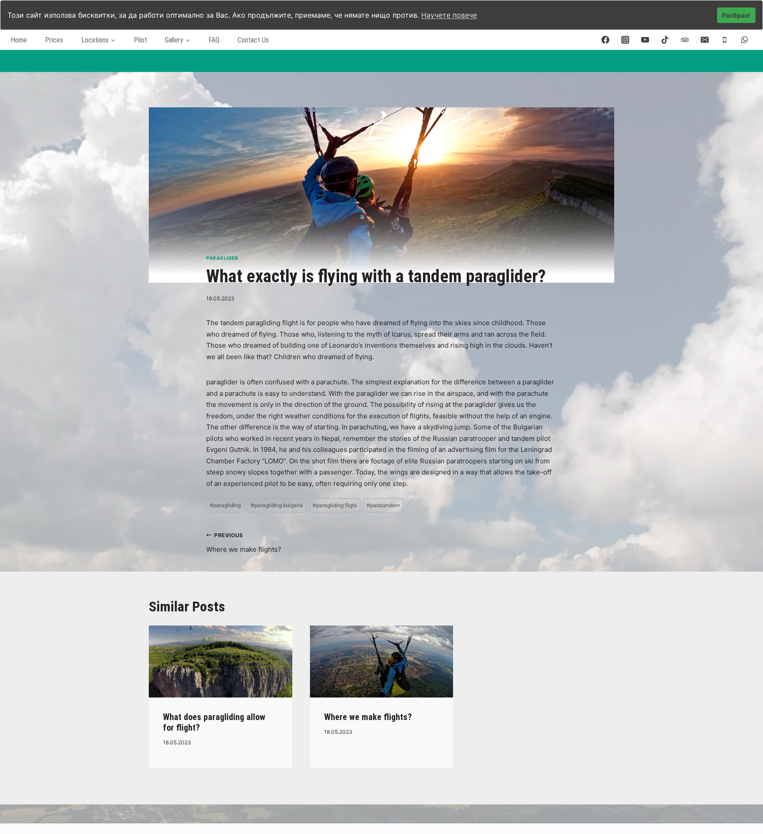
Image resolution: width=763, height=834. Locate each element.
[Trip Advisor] (685, 40)
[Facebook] (605, 40)
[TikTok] (665, 40)
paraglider (222, 258)
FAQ (213, 40)
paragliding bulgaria (277, 505)
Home (19, 40)
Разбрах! (736, 15)
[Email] (705, 40)
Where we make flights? (243, 542)
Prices (54, 40)
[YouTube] (645, 40)
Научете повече (449, 15)
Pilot (140, 40)
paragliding (225, 505)
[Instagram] (625, 40)
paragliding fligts (335, 505)
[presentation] (220, 661)
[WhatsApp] (744, 40)
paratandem (383, 505)
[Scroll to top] (744, 802)
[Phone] (725, 40)
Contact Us (253, 40)
